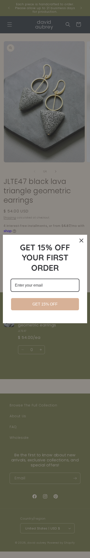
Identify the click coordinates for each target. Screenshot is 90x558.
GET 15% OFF (45, 304)
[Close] (81, 240)
